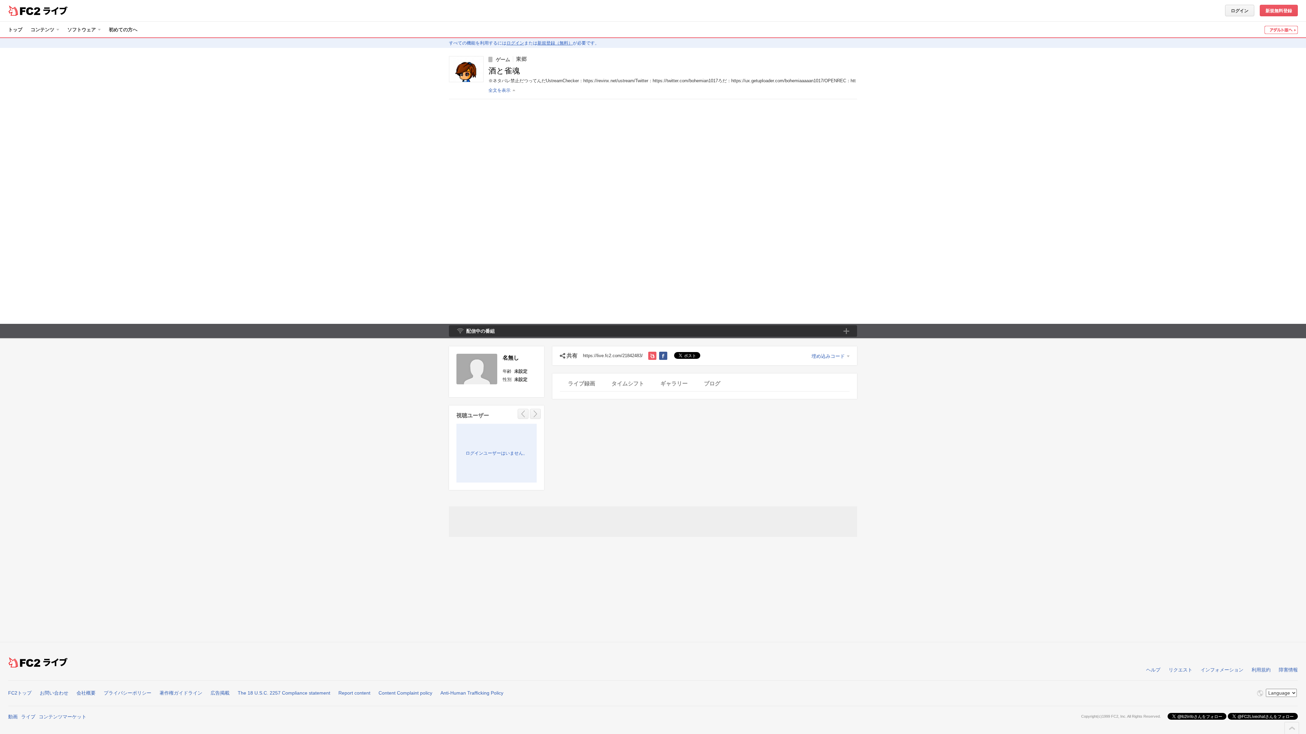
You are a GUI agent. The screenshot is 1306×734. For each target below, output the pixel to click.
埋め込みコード (828, 356)
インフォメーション (1222, 669)
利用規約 (1261, 669)
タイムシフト (628, 383)
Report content (354, 693)
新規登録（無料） (555, 43)
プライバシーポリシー (127, 693)
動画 (13, 716)
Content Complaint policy (405, 693)
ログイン (1240, 10)
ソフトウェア (81, 29)
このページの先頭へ (1292, 728)
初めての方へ (123, 29)
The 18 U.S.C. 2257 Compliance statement (284, 693)
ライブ (28, 716)
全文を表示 (499, 90)
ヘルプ (1153, 669)
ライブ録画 (581, 383)
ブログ (712, 383)
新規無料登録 (1279, 10)
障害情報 (1288, 669)
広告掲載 (220, 693)
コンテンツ (42, 29)
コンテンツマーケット (62, 716)
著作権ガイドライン (181, 693)
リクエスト (1180, 669)
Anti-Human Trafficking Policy (471, 693)
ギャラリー (674, 383)
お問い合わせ (54, 693)
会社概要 (86, 693)
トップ (15, 29)
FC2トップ (20, 693)
